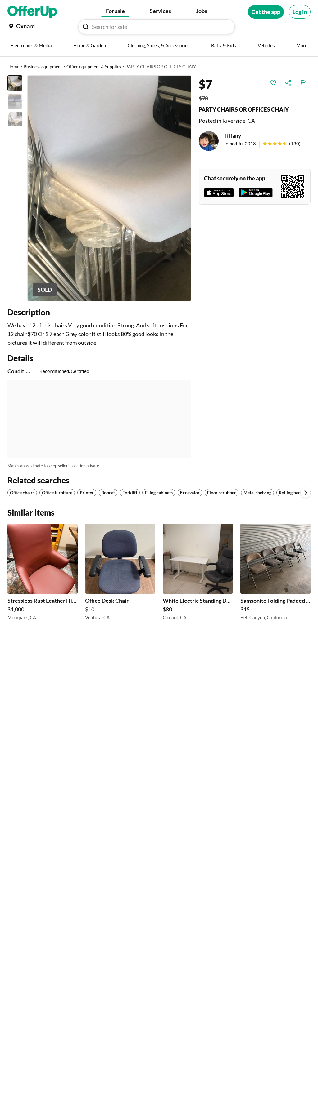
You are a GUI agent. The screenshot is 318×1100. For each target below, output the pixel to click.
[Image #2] (14, 101)
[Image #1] (14, 83)
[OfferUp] (32, 12)
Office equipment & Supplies (93, 66)
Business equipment (43, 66)
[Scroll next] (306, 493)
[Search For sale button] (86, 26)
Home (13, 66)
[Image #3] (14, 119)
